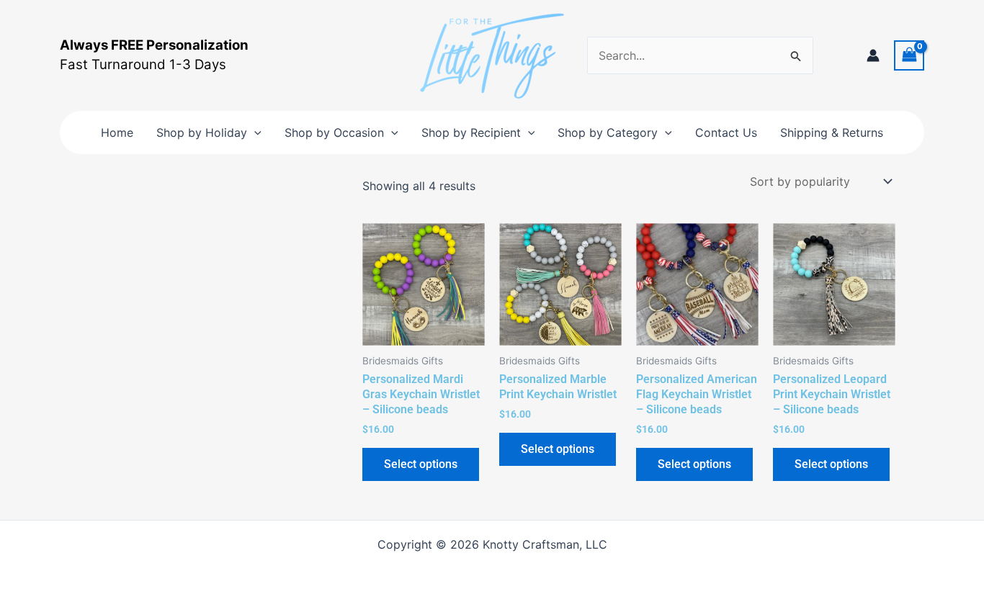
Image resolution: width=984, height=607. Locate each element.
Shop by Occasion (334, 132)
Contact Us (726, 132)
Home (117, 132)
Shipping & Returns (831, 132)
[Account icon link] (873, 55)
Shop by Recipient (471, 132)
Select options (420, 464)
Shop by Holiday (201, 132)
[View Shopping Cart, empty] (909, 55)
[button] (254, 132)
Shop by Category (608, 132)
